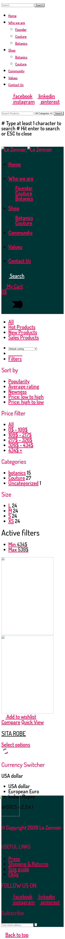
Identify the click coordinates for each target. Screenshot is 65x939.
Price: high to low (26, 402)
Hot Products (21, 327)
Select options (15, 744)
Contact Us (16, 85)
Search (39, 5)
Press (14, 858)
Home (12, 15)
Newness (17, 391)
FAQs (13, 874)
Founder (21, 29)
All (11, 321)
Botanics (21, 43)
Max (18, 549)
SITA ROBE (13, 733)
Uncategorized (23, 483)
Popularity (19, 381)
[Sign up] (35, 924)
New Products (22, 332)
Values (13, 78)
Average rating (23, 386)
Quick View (32, 722)
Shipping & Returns (28, 863)
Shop (11, 50)
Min (17, 544)
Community (16, 71)
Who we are (16, 22)
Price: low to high (26, 396)
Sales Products (23, 337)
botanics (17, 472)
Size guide (18, 869)
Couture (21, 36)
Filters (15, 358)
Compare (10, 722)
